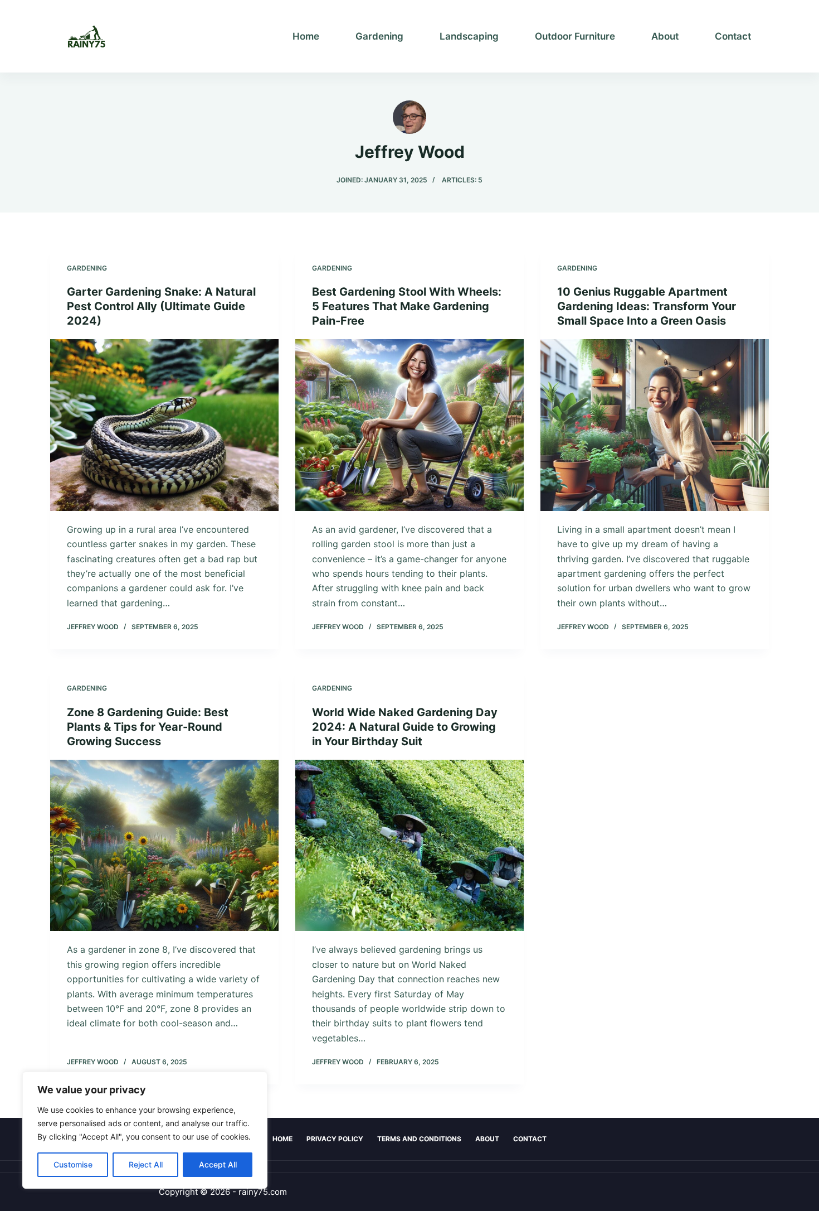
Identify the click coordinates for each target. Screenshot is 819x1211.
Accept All (218, 1164)
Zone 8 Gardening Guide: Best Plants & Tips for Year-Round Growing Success (147, 727)
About (665, 36)
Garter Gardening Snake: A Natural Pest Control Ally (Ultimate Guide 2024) (161, 306)
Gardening (379, 36)
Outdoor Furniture (575, 36)
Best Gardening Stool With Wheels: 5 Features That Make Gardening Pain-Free (406, 306)
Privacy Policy (334, 1139)
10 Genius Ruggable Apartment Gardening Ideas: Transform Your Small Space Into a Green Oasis (646, 306)
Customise (72, 1164)
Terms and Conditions (419, 1139)
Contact (733, 36)
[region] (144, 1130)
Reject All (146, 1164)
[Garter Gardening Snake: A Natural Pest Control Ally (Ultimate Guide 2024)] (164, 425)
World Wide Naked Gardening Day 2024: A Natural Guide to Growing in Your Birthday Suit (405, 727)
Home (305, 36)
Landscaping (469, 36)
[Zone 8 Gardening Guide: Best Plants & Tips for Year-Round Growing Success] (164, 846)
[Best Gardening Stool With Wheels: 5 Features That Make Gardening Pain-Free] (409, 425)
